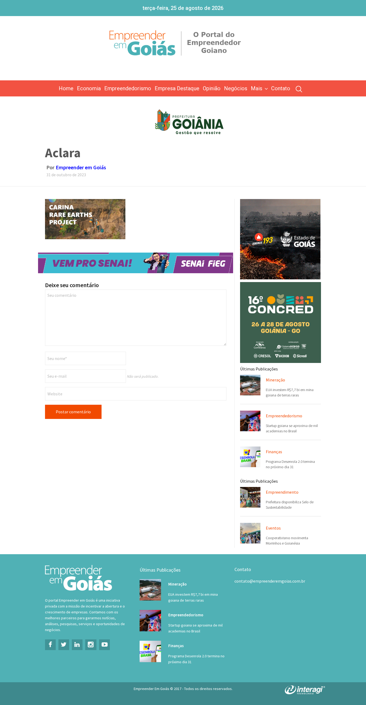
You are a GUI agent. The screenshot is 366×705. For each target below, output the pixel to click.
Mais (256, 88)
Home (66, 88)
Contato (280, 88)
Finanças (274, 451)
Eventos (273, 528)
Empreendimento (282, 492)
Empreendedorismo (127, 88)
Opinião (212, 88)
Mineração (275, 379)
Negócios (235, 88)
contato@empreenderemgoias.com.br (269, 581)
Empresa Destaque (177, 88)
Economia (89, 88)
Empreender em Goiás (81, 167)
